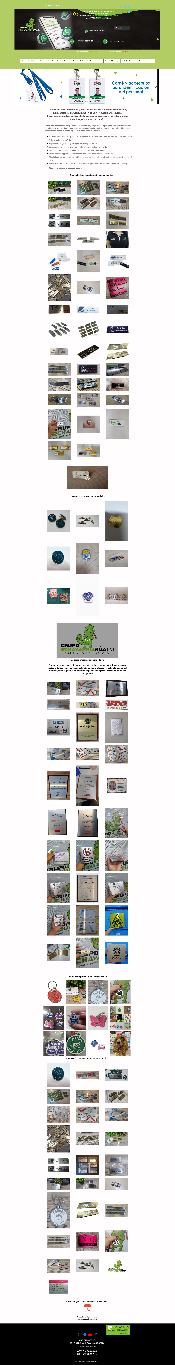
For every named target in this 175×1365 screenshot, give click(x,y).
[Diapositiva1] (82, 101)
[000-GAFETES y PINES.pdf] (87, 1309)
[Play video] (87, 477)
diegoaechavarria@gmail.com (87, 1346)
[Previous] (17, 86)
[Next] (156, 86)
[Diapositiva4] (90, 101)
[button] (128, 11)
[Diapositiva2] (85, 101)
